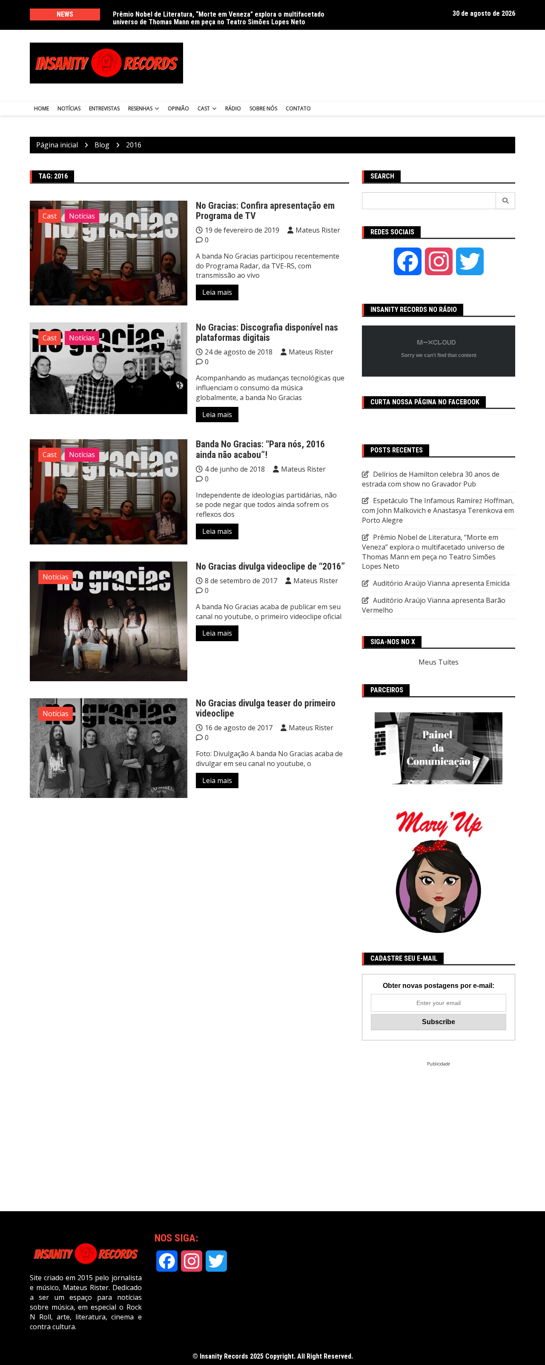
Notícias (68, 108)
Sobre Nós (263, 108)
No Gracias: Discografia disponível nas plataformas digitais (267, 332)
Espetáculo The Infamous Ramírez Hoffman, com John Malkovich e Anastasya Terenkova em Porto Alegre (438, 510)
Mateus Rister (317, 230)
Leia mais (217, 292)
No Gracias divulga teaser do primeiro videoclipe (266, 708)
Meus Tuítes (439, 662)
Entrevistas (104, 108)
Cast (204, 108)
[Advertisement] (357, 63)
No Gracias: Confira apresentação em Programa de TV (265, 210)
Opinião (178, 108)
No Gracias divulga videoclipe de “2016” (270, 566)
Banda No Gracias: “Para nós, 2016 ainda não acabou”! (260, 449)
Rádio (233, 108)
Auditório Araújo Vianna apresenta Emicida (441, 583)
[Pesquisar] (505, 200)
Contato (298, 108)
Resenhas (140, 108)
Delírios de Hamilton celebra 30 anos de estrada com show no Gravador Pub (223, 14)
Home (41, 108)
